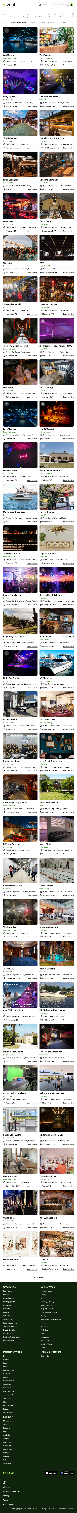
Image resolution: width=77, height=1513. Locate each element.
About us (6, 1487)
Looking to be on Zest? (12, 1491)
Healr (43, 1356)
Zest (48, 1356)
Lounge (63, 22)
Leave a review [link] (32, 65)
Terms (5, 1500)
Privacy (6, 1496)
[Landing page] (9, 4)
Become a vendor (57, 5)
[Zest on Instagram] (8, 1473)
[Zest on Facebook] (4, 1473)
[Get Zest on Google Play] (67, 1473)
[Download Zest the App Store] (52, 1473)
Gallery (32, 22)
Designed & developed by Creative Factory (58, 1509)
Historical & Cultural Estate (48, 22)
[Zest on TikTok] (12, 1473)
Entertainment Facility (18, 22)
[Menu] (69, 5)
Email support (8, 1504)
